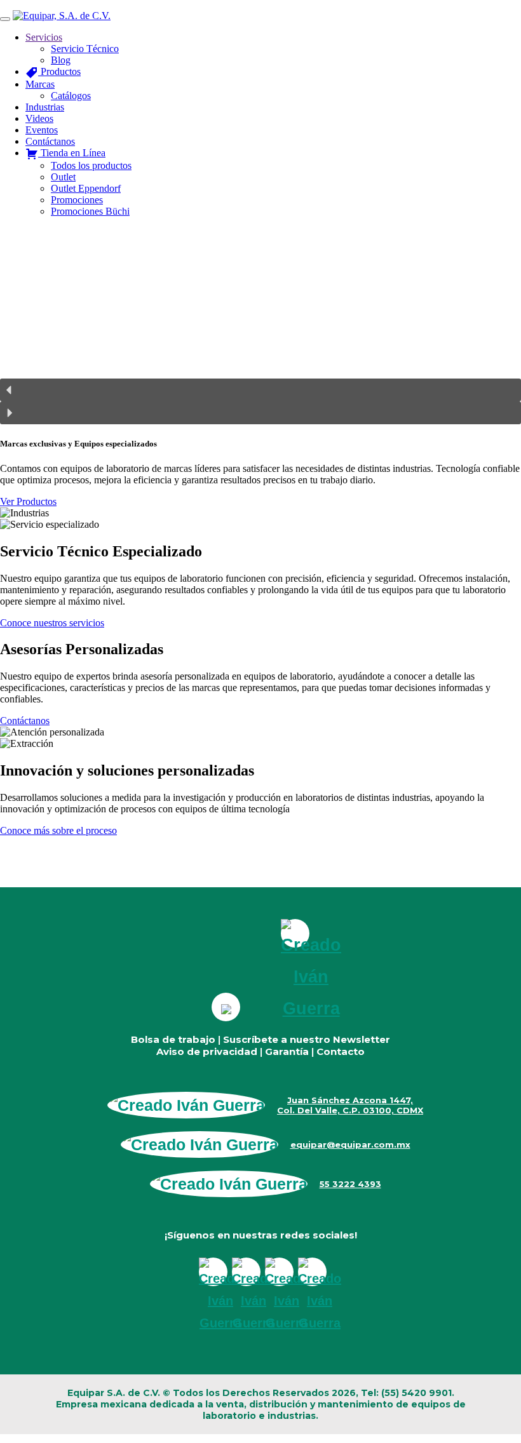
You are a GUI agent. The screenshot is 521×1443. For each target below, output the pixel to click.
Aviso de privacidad (206, 1051)
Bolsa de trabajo (173, 1039)
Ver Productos (28, 501)
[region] (260, 325)
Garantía (287, 1051)
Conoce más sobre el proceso (58, 830)
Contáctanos (25, 720)
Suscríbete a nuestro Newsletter (306, 1039)
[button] (260, 390)
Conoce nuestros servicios (52, 622)
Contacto (340, 1051)
